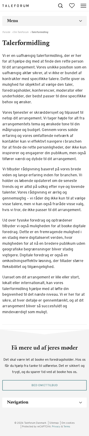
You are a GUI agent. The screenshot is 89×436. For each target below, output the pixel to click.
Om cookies (68, 423)
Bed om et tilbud (44, 385)
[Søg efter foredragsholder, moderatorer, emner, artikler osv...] (60, 5)
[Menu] (83, 5)
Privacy (56, 427)
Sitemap (54, 423)
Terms (66, 427)
